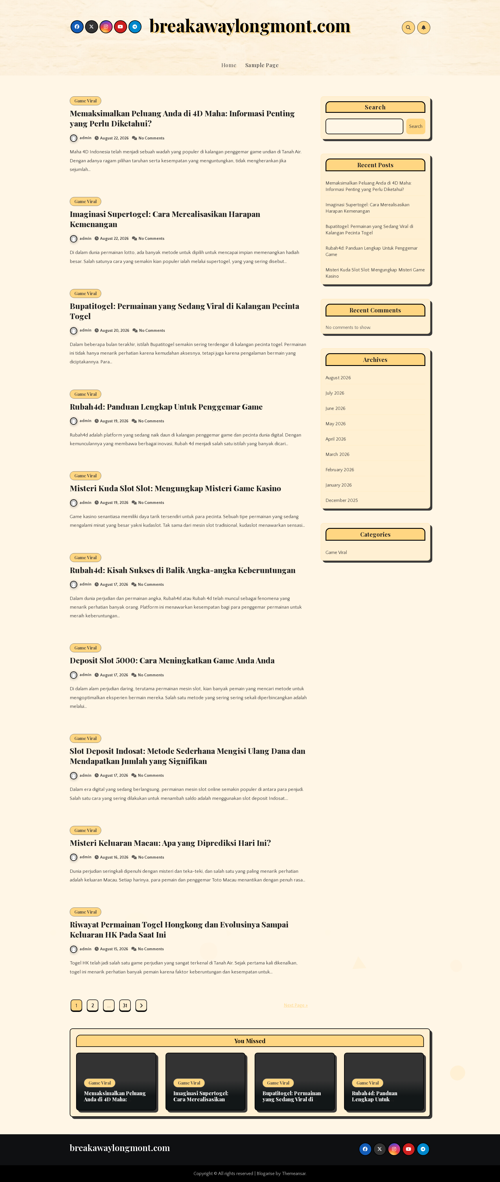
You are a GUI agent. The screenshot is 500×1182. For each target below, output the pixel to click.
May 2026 (336, 423)
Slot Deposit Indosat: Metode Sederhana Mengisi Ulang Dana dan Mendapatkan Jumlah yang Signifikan (187, 755)
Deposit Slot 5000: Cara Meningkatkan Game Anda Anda (172, 660)
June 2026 (336, 408)
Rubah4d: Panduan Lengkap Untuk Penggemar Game (166, 406)
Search (375, 107)
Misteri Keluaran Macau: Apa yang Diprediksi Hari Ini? (170, 842)
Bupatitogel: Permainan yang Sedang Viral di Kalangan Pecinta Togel (184, 311)
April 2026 (336, 439)
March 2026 (338, 454)
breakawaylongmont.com (250, 24)
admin (85, 138)
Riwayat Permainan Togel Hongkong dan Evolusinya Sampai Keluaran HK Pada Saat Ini (179, 929)
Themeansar (294, 1173)
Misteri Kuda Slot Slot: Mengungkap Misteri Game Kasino (175, 488)
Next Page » (296, 1005)
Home (229, 65)
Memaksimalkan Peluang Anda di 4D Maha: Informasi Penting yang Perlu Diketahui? (182, 118)
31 (125, 1006)
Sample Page (262, 65)
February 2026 (340, 469)
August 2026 (338, 377)
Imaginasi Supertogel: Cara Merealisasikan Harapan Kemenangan (165, 219)
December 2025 (342, 500)
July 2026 (335, 393)
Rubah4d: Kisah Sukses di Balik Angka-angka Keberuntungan (182, 570)
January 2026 (339, 485)
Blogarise (266, 1173)
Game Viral (85, 101)
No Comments (151, 138)
